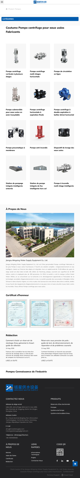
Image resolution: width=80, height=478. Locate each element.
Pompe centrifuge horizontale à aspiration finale (37, 112)
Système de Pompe (57, 410)
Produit (11, 9)
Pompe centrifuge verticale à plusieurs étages (14, 74)
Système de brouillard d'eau (60, 413)
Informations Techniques (35, 454)
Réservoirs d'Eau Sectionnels (60, 404)
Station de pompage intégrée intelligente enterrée (14, 186)
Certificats (9, 459)
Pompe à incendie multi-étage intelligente (64, 184)
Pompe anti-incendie (38, 148)
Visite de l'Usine (11, 456)
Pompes (53, 407)
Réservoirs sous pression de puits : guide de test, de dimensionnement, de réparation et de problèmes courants (31, 342)
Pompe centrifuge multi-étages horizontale (37, 74)
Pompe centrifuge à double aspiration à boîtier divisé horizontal (64, 112)
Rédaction (9, 462)
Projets (33, 458)
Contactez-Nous (37, 461)
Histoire (8, 453)
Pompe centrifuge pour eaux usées (34, 286)
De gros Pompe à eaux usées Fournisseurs (20, 267)
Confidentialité (68, 472)
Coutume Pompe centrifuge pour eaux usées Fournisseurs (41, 472)
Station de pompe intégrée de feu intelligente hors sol (38, 186)
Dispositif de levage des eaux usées (64, 149)
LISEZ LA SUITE (21, 360)
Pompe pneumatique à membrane (15, 149)
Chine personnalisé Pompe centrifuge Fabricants (57, 264)
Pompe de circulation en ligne (63, 72)
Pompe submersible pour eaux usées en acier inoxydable (14, 112)
